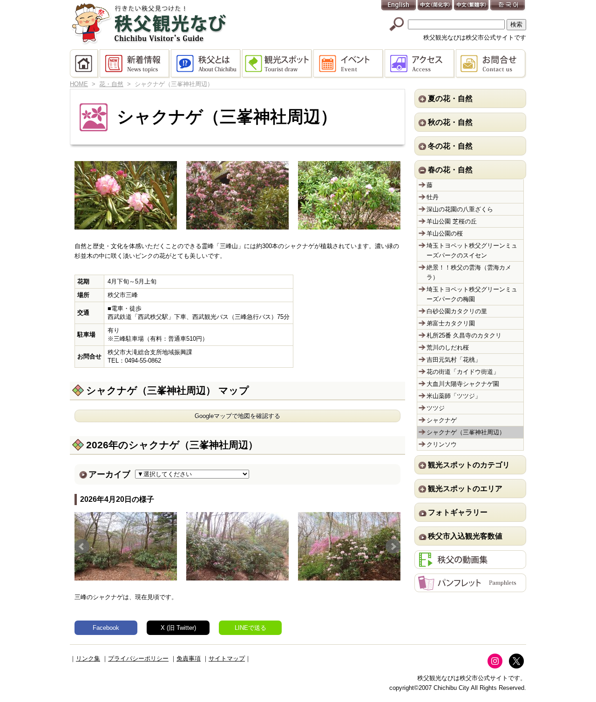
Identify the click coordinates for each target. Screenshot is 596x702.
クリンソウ (442, 444)
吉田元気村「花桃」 (454, 359)
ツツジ (436, 408)
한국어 (508, 6)
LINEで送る (250, 627)
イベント (349, 63)
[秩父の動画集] (470, 563)
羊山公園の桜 (445, 233)
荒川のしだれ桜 (448, 347)
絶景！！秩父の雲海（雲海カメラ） (469, 272)
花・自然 (111, 84)
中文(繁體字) (472, 6)
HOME (85, 63)
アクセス (420, 63)
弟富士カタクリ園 (451, 323)
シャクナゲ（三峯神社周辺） (466, 432)
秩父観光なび (149, 24)
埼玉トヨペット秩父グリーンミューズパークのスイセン (472, 250)
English (399, 6)
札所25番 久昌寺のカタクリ (464, 335)
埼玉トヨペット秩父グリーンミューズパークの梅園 (472, 294)
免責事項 (188, 658)
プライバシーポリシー (138, 658)
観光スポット (277, 63)
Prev (81, 546)
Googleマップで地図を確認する (237, 415)
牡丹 (433, 197)
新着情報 (135, 63)
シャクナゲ (442, 420)
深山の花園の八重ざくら (460, 209)
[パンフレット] (470, 587)
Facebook (106, 627)
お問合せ (491, 63)
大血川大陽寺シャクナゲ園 (463, 383)
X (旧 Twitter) (178, 627)
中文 (435, 6)
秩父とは (206, 63)
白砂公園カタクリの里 (457, 311)
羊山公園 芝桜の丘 (452, 221)
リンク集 (88, 658)
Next (393, 546)
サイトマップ (227, 658)
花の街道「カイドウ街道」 (463, 371)
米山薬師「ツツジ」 (454, 395)
